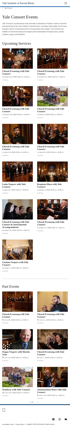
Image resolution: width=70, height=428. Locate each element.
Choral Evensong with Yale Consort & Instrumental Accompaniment (15, 224)
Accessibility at (8, 424)
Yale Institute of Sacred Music (18, 3)
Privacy (20, 424)
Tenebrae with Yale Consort (16, 389)
